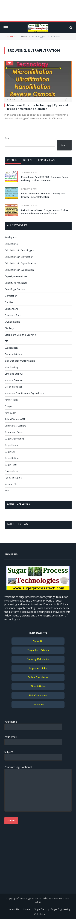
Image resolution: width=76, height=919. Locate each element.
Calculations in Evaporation (19, 269)
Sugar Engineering (14, 438)
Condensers (11, 308)
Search (8, 138)
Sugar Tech (11, 464)
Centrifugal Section (15, 289)
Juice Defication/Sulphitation (20, 360)
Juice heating (11, 367)
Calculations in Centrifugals (19, 250)
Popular (12, 160)
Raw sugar (10, 412)
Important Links (38, 668)
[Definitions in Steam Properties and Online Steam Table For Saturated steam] (11, 209)
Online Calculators (38, 677)
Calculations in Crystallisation (20, 263)
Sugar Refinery (13, 458)
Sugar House (12, 445)
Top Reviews (46, 160)
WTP (7, 490)
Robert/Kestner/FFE (15, 419)
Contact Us (38, 704)
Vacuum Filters (12, 484)
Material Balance (14, 380)
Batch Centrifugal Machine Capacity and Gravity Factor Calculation (43, 195)
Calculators (40, 914)
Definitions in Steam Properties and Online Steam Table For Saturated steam (44, 212)
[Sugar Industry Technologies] (38, 27)
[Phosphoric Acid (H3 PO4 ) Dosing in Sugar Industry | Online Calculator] (11, 176)
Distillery (9, 328)
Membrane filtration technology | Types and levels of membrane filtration (37, 106)
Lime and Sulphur (14, 373)
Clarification (11, 295)
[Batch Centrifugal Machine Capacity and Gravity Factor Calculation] (11, 193)
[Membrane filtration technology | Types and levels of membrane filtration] (38, 79)
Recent (28, 160)
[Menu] (6, 28)
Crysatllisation (12, 321)
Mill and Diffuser (13, 386)
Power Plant (11, 399)
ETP (9, 63)
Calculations (11, 243)
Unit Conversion (38, 695)
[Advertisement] (26, 860)
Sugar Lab (10, 451)
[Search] (70, 28)
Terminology (11, 471)
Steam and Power (14, 432)
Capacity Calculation (38, 659)
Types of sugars (13, 477)
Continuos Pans (13, 315)
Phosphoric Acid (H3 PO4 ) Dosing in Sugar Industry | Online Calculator (44, 178)
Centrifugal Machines (16, 282)
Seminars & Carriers (15, 425)
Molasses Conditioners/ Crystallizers (24, 393)
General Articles (13, 354)
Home (27, 909)
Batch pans (11, 237)
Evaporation (11, 347)
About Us (38, 641)
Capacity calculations (16, 276)
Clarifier (9, 302)
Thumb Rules (38, 686)
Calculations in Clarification (19, 256)
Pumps (8, 406)
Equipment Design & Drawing (20, 334)
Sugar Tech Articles (38, 650)
